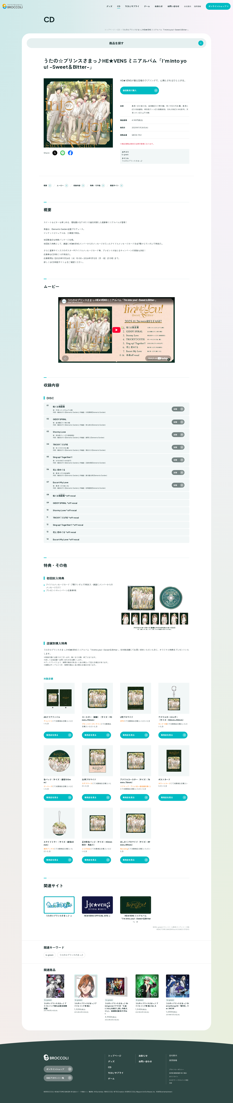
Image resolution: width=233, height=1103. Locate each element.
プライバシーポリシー (176, 1069)
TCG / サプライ (132, 6)
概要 (45, 185)
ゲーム (147, 6)
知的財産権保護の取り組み (178, 1073)
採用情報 (197, 6)
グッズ (109, 6)
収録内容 (76, 185)
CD (118, 6)
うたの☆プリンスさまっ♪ (132, 161)
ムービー (60, 185)
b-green (125, 154)
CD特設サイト (58, 262)
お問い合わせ (173, 6)
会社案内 (187, 6)
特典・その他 (95, 185)
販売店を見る (52, 735)
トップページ (109, 30)
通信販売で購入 (130, 90)
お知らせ (159, 6)
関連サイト (114, 185)
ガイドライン (173, 1076)
